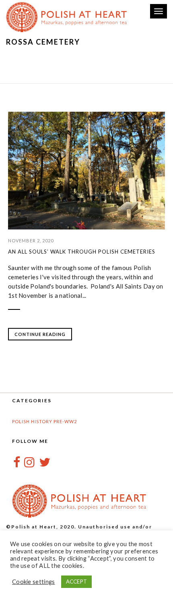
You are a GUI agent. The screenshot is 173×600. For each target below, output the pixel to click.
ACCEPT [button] (76, 581)
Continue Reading (40, 334)
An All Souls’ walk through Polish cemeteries (81, 251)
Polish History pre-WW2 (44, 421)
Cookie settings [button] (33, 581)
